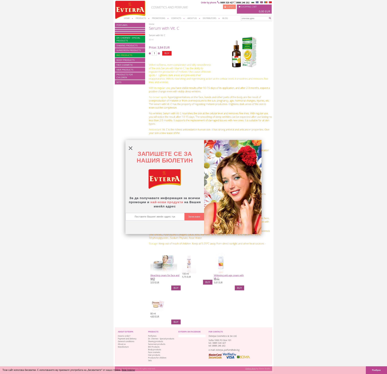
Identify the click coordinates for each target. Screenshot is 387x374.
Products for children (124, 76)
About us (192, 18)
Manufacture (123, 347)
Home (127, 18)
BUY (166, 53)
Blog (225, 18)
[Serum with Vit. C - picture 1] (242, 74)
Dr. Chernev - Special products (128, 39)
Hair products (124, 69)
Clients (230, 6)
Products (141, 18)
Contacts (176, 18)
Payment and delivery (127, 338)
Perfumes (121, 25)
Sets (118, 82)
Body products (125, 60)
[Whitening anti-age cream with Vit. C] (221, 272)
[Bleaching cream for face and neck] (163, 272)
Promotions (158, 18)
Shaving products (127, 45)
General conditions (126, 341)
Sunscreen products (128, 50)
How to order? (124, 336)
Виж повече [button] (128, 370)
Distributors (209, 18)
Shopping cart (255, 9)
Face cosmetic (124, 64)
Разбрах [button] (376, 370)
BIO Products (124, 55)
